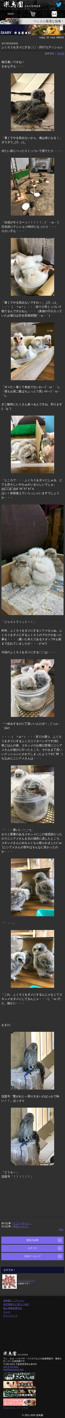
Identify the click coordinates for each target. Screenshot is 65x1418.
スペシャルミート (26, 1280)
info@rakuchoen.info (13, 1369)
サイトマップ (10, 1315)
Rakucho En (8, 1408)
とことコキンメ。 (22, 1223)
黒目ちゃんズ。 (21, 1226)
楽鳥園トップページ (13, 1300)
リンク (6, 1312)
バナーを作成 (22, 1408)
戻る (61, 1229)
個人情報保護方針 (12, 1308)
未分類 (60, 53)
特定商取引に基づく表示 (16, 1304)
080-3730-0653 (11, 1367)
